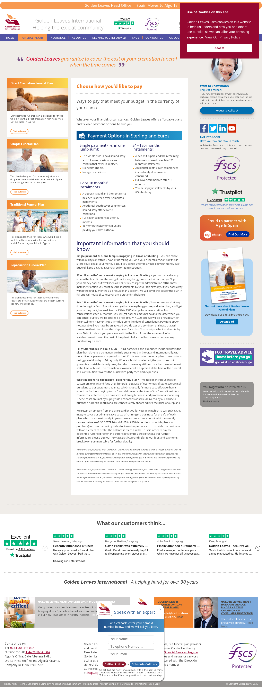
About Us (79, 37)
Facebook (204, 128)
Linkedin (222, 128)
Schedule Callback (144, 664)
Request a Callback (227, 110)
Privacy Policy (10, 683)
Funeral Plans (32, 37)
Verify (157, 683)
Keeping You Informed (109, 37)
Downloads (127, 683)
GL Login (175, 37)
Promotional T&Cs (143, 683)
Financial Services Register (181, 652)
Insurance (58, 37)
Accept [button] (219, 48)
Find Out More (237, 234)
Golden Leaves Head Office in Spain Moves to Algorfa (76, 601)
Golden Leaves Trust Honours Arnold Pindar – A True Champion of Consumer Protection (237, 607)
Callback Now (114, 664)
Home (10, 37)
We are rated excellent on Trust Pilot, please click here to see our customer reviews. (227, 206)
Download (227, 321)
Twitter (213, 128)
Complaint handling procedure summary (61, 683)
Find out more (19, 130)
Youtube (232, 128)
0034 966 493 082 (22, 648)
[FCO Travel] (227, 357)
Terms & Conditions (28, 683)
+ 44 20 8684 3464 (38, 652)
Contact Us (154, 37)
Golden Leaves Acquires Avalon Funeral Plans (170, 604)
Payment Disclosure (122, 437)
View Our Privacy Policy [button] (222, 37)
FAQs (135, 37)
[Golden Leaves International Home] (12, 22)
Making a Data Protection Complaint (101, 683)
